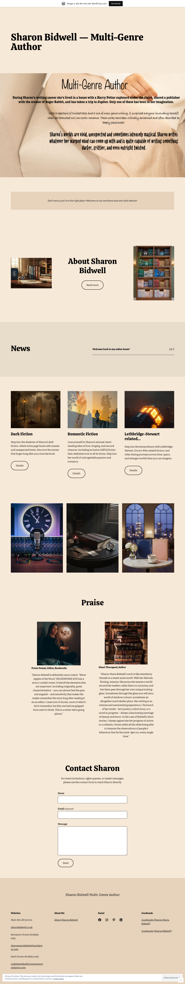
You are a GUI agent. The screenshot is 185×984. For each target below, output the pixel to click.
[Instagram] (107, 920)
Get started (115, 3)
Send (66, 863)
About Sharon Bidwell (66, 920)
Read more (92, 285)
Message (62, 824)
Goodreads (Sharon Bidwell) (156, 931)
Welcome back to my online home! (111, 349)
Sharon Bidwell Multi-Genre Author (92, 895)
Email (66, 808)
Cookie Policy (58, 979)
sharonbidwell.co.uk (22, 927)
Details (20, 465)
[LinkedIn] (121, 920)
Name (61, 793)
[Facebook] (99, 920)
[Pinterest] (114, 920)
